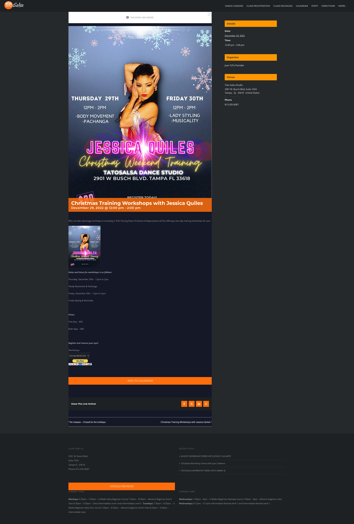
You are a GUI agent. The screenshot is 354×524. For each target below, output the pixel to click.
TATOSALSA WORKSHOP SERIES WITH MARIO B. (203, 470)
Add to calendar (140, 380)
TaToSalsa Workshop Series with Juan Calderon (203, 463)
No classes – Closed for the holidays (88, 422)
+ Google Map (234, 96)
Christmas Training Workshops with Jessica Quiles (185, 422)
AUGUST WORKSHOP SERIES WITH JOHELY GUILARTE (206, 456)
